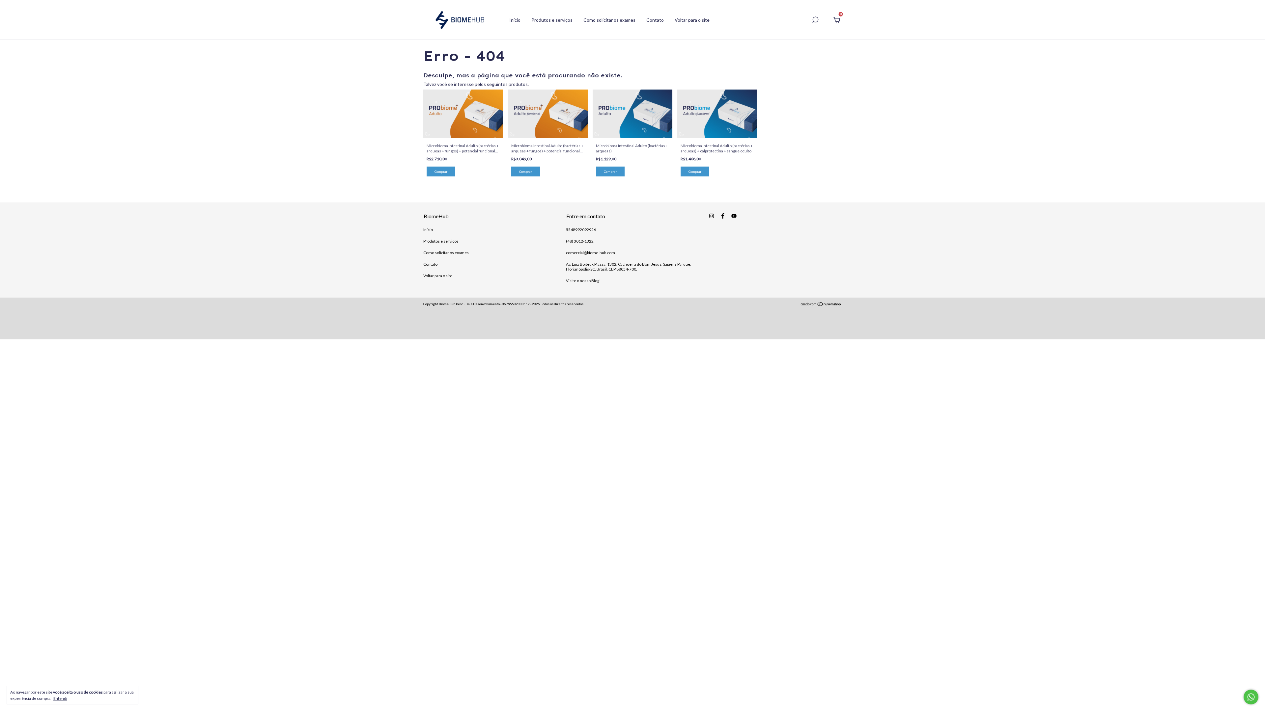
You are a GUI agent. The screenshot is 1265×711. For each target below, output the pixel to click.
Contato (655, 20)
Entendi (60, 698)
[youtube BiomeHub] (734, 216)
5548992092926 (581, 229)
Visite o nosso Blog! (583, 280)
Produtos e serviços (552, 20)
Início (514, 20)
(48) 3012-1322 (580, 241)
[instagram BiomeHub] (711, 216)
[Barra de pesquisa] (815, 20)
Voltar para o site (692, 20)
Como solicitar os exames (609, 20)
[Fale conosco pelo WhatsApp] (1251, 697)
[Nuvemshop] (821, 304)
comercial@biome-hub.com (590, 252)
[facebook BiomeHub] (722, 216)
